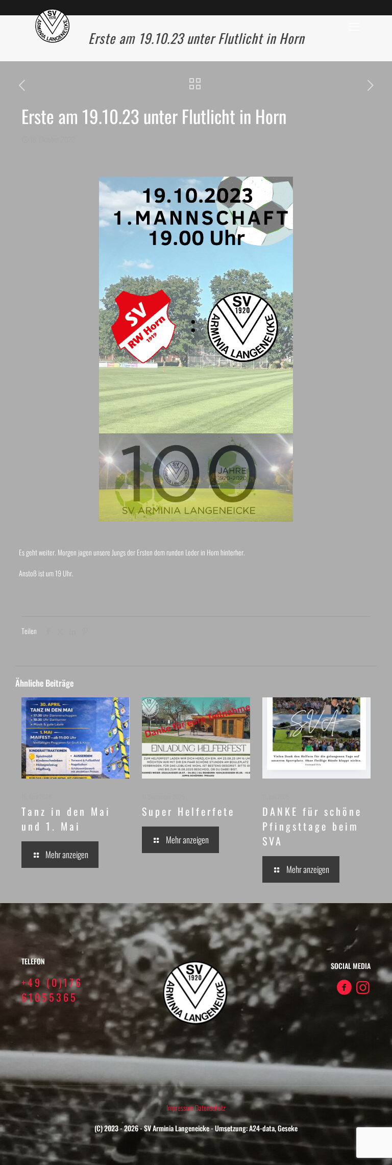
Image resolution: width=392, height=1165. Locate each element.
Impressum (180, 1107)
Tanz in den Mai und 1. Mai (66, 819)
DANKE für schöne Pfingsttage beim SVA (312, 826)
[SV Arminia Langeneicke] (53, 25)
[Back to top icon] (343, 1144)
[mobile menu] (354, 25)
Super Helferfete (188, 811)
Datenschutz (210, 1107)
